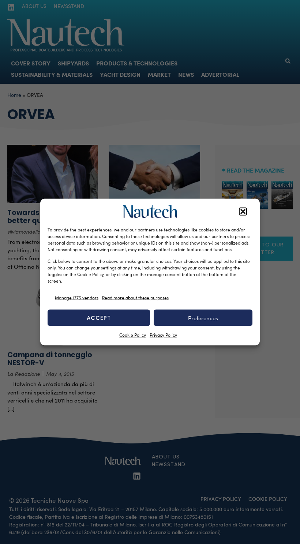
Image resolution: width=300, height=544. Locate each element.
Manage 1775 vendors (76, 297)
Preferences (203, 317)
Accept (99, 317)
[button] (243, 211)
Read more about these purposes (135, 297)
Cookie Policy (132, 335)
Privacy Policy (163, 335)
